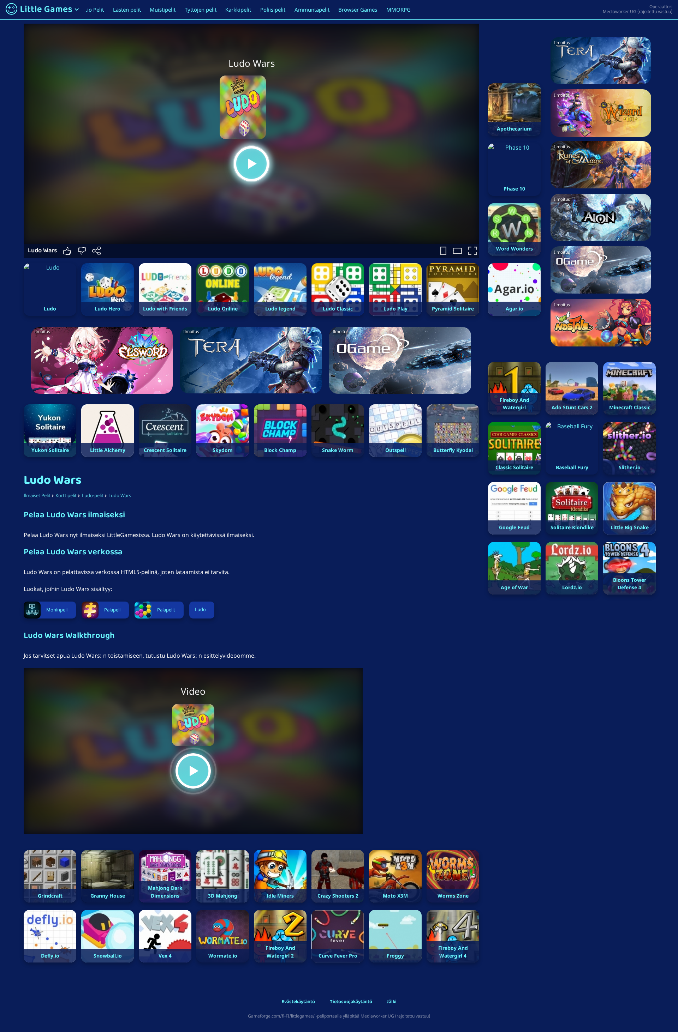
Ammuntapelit (312, 9)
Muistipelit (163, 9)
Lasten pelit (127, 9)
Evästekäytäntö (298, 1002)
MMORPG (398, 9)
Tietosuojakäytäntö (351, 1002)
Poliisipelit (272, 9)
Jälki (392, 1002)
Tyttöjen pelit (200, 9)
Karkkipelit (238, 9)
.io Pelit (95, 9)
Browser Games (357, 9)
